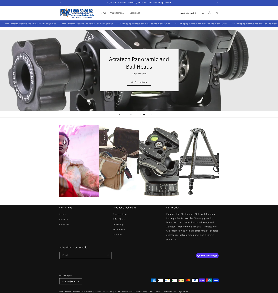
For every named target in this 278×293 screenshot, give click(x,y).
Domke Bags (118, 224)
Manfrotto (117, 234)
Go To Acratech (139, 82)
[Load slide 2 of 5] (131, 114)
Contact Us (64, 224)
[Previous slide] (119, 114)
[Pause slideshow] (158, 114)
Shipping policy (142, 291)
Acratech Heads (120, 214)
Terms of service (169, 291)
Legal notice (183, 291)
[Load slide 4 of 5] (140, 114)
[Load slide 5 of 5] (144, 114)
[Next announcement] (217, 3)
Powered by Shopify (93, 292)
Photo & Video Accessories (75, 292)
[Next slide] (151, 114)
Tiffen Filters (119, 219)
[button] (118, 13)
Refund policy (155, 291)
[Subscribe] (108, 255)
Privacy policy (108, 291)
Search (62, 214)
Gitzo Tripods (119, 229)
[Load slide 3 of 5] (135, 114)
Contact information (125, 291)
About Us (63, 219)
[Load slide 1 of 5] (127, 114)
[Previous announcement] (60, 3)
